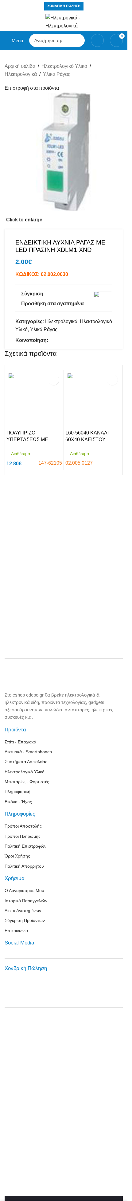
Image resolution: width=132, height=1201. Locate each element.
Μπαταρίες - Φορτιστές (27, 781)
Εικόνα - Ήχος (18, 801)
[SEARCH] (78, 40)
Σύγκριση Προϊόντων (25, 920)
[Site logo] (63, 21)
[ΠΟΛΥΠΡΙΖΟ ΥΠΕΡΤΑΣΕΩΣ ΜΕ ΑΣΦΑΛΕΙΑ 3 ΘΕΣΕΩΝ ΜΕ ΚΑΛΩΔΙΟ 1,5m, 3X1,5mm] (34, 399)
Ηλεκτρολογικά (21, 74)
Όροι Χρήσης (17, 855)
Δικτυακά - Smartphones (28, 751)
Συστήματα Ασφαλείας (26, 761)
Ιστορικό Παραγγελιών (26, 900)
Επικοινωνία (16, 930)
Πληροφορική (17, 791)
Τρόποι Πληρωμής (23, 836)
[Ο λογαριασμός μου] (97, 40)
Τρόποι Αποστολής (23, 826)
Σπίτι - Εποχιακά (20, 741)
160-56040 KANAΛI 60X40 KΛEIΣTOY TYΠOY (87, 439)
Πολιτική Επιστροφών (25, 846)
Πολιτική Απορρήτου (24, 866)
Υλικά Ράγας (56, 74)
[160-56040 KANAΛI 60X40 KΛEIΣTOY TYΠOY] (93, 399)
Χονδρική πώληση (63, 6)
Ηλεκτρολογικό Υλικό (64, 66)
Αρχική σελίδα (20, 66)
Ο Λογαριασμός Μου (24, 890)
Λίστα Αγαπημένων (23, 910)
